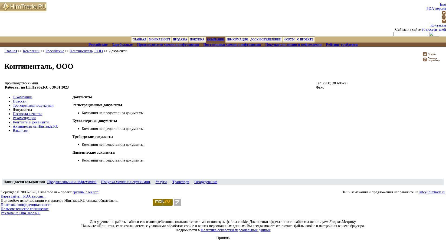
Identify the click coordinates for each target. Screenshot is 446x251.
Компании (31, 51)
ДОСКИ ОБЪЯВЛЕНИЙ (265, 39)
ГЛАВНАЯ (139, 39)
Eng (443, 4)
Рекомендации (24, 118)
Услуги (161, 182)
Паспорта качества (27, 114)
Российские (55, 51)
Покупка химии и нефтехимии (125, 182)
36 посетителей (434, 29)
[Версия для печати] (432, 55)
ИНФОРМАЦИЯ (237, 39)
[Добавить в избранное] (444, 14)
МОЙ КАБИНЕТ (159, 39)
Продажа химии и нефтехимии (71, 182)
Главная (10, 51)
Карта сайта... (11, 196)
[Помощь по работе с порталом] (444, 22)
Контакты (438, 25)
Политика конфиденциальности (26, 205)
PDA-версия (436, 8)
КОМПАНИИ (215, 39)
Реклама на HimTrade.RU (20, 213)
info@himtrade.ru (432, 192)
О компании (22, 97)
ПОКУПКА (197, 39)
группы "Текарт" (85, 192)
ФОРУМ (289, 39)
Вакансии (20, 130)
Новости (19, 101)
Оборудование (205, 182)
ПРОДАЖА (180, 39)
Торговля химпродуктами (33, 105)
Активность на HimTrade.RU (36, 126)
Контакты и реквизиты (31, 122)
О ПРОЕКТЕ (305, 39)
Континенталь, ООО (86, 51)
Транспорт (180, 182)
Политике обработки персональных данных (236, 230)
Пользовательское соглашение (25, 209)
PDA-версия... (34, 196)
